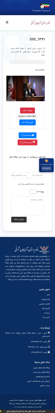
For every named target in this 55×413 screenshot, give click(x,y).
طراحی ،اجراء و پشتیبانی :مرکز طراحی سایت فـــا (27, 407)
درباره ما (47, 313)
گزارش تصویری (44, 304)
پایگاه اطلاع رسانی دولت (41, 372)
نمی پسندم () (26, 142)
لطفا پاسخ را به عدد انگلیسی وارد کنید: (31, 184)
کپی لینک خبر (27, 122)
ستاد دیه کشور (45, 385)
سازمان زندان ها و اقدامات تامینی (38, 381)
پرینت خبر (27, 110)
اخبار (48, 294)
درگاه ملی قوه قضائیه (43, 376)
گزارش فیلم (46, 308)
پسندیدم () (26, 135)
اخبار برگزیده (45, 299)
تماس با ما (46, 317)
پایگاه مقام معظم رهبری (42, 367)
